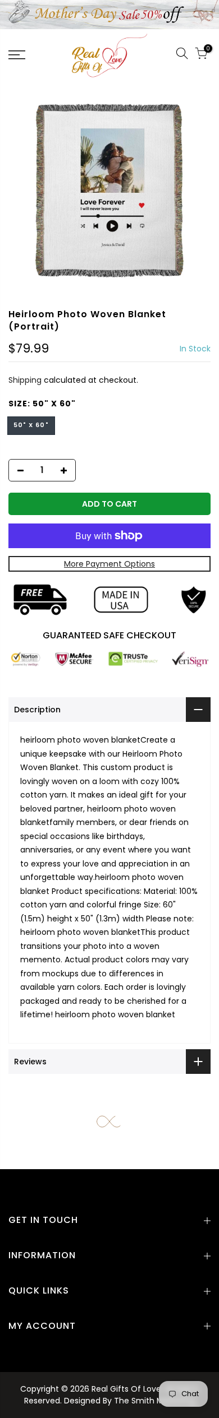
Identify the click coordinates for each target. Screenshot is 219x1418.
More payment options (109, 563)
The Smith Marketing (154, 1400)
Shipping (25, 380)
